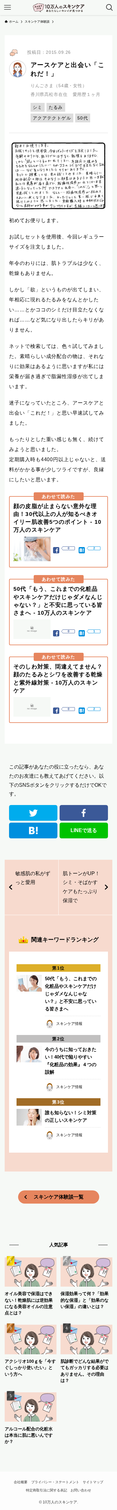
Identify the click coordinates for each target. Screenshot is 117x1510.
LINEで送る (84, 830)
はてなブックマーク (33, 830)
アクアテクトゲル (52, 117)
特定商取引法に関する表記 (46, 1490)
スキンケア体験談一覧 (59, 1197)
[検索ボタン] (109, 7)
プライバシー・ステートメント (55, 1482)
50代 (82, 117)
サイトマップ (93, 1482)
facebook (84, 813)
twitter (33, 813)
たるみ (56, 107)
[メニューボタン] (7, 7)
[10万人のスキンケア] (59, 7)
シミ (37, 107)
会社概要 (20, 1482)
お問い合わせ (81, 1490)
